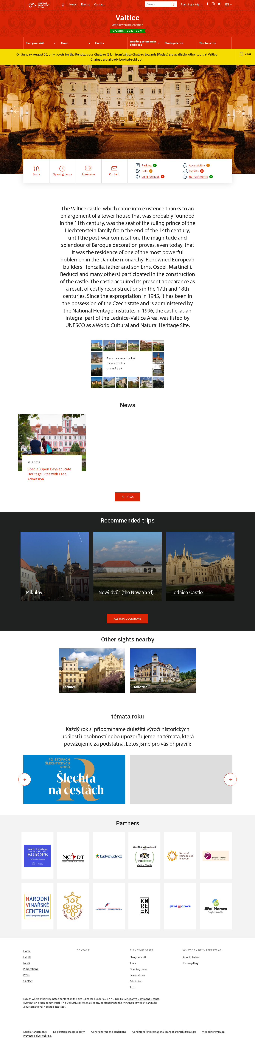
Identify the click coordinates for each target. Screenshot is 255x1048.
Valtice (128, 17)
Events (85, 4)
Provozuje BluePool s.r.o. (37, 1035)
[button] (24, 779)
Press (26, 975)
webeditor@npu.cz (213, 1031)
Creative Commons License (143, 998)
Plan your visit (138, 957)
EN (227, 4)
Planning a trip (190, 4)
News (73, 4)
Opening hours (138, 969)
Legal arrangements (35, 1031)
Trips (132, 987)
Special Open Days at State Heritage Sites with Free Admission (49, 474)
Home (27, 951)
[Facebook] (207, 4)
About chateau (191, 957)
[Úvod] (63, 4)
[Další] (238, 111)
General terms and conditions (108, 1031)
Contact (99, 4)
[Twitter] (219, 4)
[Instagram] (213, 4)
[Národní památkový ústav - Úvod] (39, 5)
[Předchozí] (16, 111)
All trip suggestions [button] (127, 618)
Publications (30, 969)
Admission (136, 981)
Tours (133, 963)
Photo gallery (190, 963)
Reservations (137, 975)
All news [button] (127, 497)
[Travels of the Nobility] (74, 779)
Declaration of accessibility (69, 1031)
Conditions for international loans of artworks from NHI (164, 1031)
